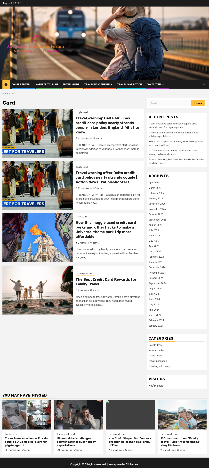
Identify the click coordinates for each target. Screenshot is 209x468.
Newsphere (115, 464)
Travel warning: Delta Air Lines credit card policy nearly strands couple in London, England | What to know (107, 125)
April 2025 (154, 246)
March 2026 (155, 187)
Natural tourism (47, 84)
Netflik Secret (156, 385)
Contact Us (153, 84)
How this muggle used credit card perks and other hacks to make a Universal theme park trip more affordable (106, 229)
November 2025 (157, 209)
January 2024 (156, 325)
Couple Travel (21, 84)
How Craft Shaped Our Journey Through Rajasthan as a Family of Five (130, 442)
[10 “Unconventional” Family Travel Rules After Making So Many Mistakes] (182, 415)
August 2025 (155, 224)
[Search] (204, 84)
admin (99, 138)
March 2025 (155, 251)
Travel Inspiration (129, 84)
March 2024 (155, 315)
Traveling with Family (98, 84)
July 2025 (154, 230)
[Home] (6, 84)
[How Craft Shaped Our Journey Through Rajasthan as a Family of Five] (130, 415)
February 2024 (156, 320)
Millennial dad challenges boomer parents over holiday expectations (76, 442)
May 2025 (154, 240)
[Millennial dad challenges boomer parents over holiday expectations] (78, 415)
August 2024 (155, 288)
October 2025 (156, 214)
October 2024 (156, 277)
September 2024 (157, 283)
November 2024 (157, 272)
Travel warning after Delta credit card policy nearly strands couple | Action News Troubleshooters (106, 177)
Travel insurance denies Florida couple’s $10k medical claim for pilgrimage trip (26, 442)
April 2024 (154, 309)
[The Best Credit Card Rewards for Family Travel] (37, 290)
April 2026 (154, 182)
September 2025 (157, 219)
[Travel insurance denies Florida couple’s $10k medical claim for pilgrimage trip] (26, 415)
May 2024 (154, 304)
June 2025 (154, 235)
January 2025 (156, 262)
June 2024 (154, 299)
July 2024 (154, 293)
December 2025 (157, 203)
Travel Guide (71, 84)
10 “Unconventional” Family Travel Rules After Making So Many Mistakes (180, 442)
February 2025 (156, 256)
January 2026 (156, 198)
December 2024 (157, 267)
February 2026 (156, 193)
